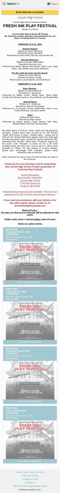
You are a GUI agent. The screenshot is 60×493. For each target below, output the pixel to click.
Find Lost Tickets (30, 476)
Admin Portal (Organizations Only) (30, 486)
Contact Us (30, 483)
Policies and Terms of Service (30, 472)
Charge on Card (30, 479)
